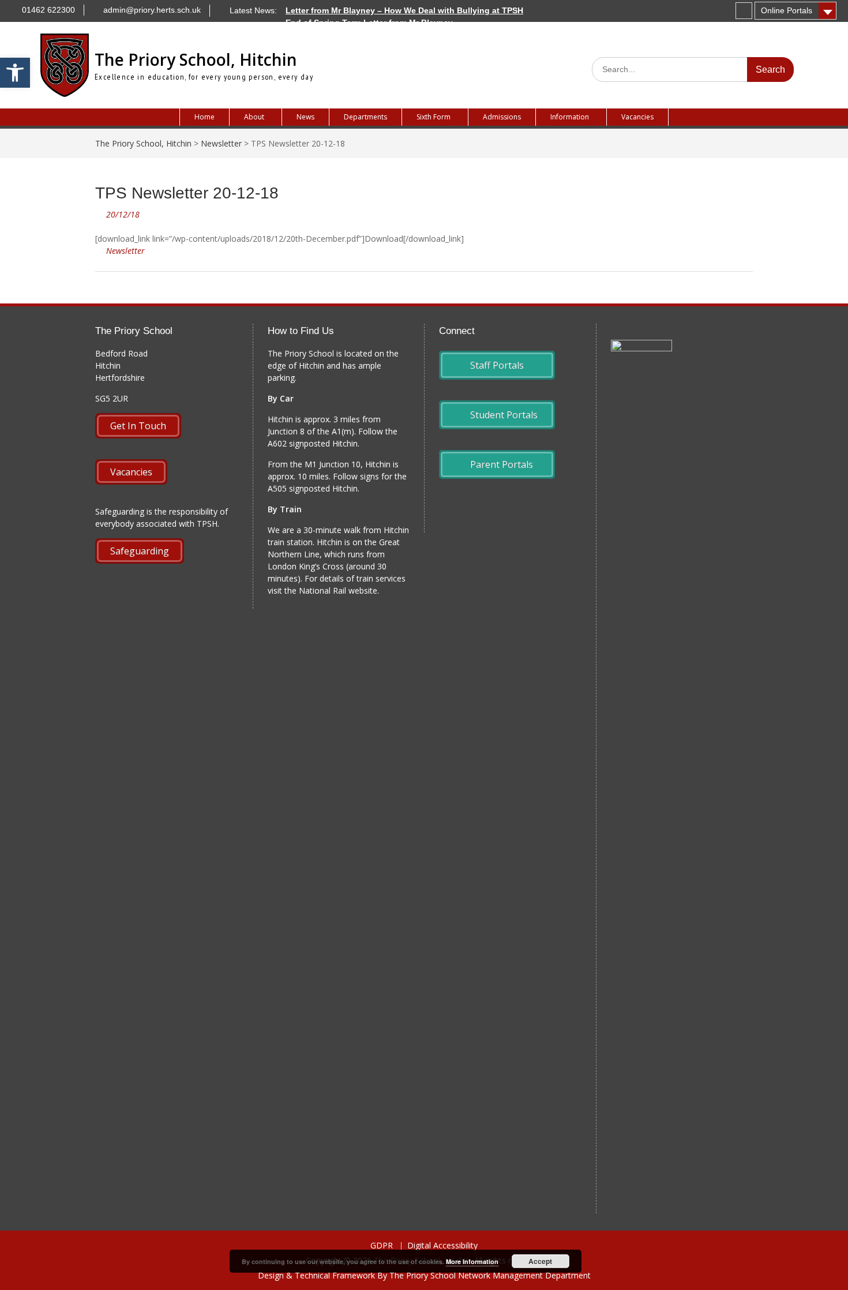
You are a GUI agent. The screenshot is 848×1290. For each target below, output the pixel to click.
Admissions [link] (502, 117)
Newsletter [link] (125, 250)
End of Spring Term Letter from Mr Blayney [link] (369, 22)
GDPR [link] (381, 1246)
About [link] (254, 117)
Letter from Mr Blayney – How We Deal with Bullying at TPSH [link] (404, 10)
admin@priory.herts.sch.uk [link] (152, 9)
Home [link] (204, 117)
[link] (15, 73)
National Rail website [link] (338, 590)
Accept (540, 1261)
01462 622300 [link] (48, 9)
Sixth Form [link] (434, 117)
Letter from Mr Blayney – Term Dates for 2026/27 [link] (380, 34)
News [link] (305, 117)
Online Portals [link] (786, 10)
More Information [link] (472, 1261)
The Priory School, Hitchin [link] (196, 59)
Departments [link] (365, 117)
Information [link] (569, 117)
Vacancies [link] (637, 117)
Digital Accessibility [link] (442, 1246)
